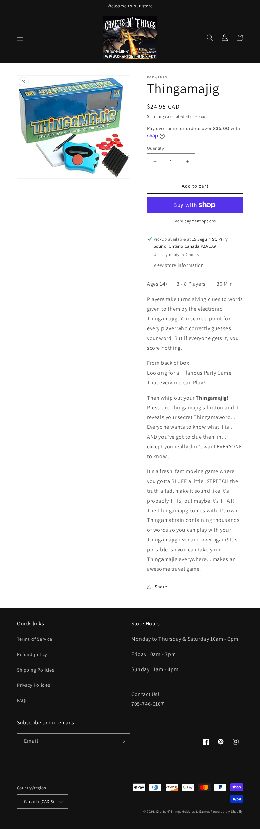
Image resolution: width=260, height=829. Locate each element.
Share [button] (161, 586)
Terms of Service (34, 639)
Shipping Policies (35, 670)
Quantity (155, 148)
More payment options (195, 221)
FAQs (22, 700)
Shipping (155, 116)
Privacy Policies (33, 685)
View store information (179, 265)
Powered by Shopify (227, 811)
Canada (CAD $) (39, 801)
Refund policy (32, 654)
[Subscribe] (122, 741)
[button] (20, 37)
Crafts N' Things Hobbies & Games (183, 811)
